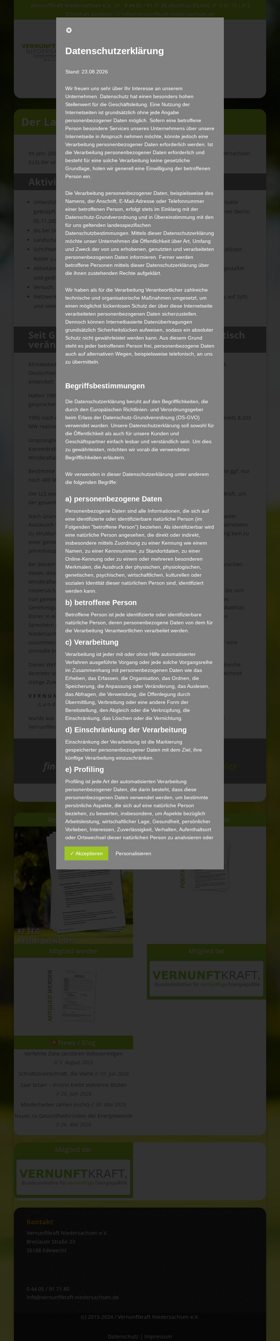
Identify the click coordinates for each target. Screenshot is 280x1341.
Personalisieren (133, 853)
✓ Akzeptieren (86, 853)
